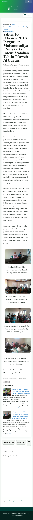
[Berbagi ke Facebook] (9, 382)
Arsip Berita (28, 1)
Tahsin (25, 27)
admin (13, 25)
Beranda (29, 443)
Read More (19, 408)
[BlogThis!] (6, 382)
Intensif (7, 27)
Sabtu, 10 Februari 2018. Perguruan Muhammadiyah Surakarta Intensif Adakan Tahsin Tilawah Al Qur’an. (16, 47)
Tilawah (5, 29)
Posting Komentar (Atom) (17, 501)
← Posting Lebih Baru (8, 442)
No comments (9, 32)
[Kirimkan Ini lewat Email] (4, 382)
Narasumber (14, 27)
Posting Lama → (21, 442)
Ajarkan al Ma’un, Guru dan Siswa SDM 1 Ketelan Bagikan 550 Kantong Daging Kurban (21, 391)
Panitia (21, 27)
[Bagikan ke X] (8, 382)
